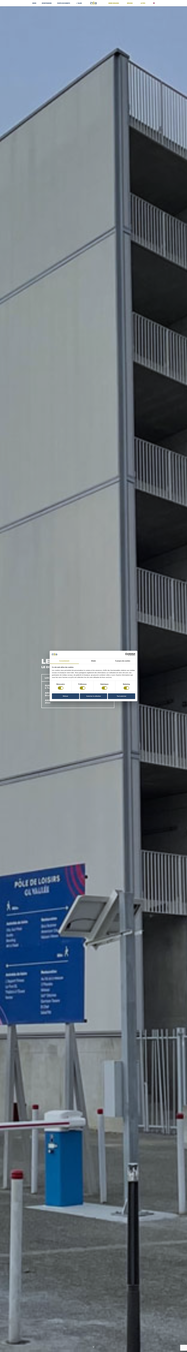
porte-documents (63, 3)
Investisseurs (47, 3)
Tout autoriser (121, 696)
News (34, 3)
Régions (130, 3)
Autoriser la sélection (93, 696)
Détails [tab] (93, 661)
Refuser (65, 696)
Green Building (113, 3)
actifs (143, 3)
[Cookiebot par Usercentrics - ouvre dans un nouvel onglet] (126, 654)
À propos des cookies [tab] (122, 661)
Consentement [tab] (64, 661)
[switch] (82, 688)
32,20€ (80, 3)
